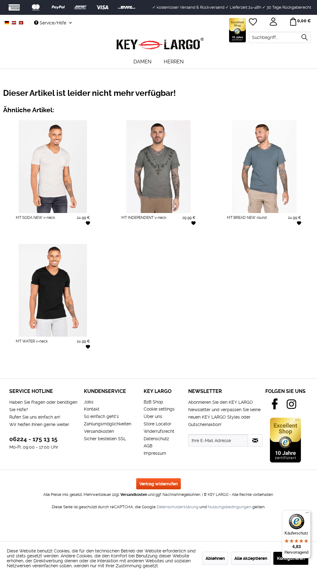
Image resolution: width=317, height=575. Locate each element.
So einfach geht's (101, 416)
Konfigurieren (291, 558)
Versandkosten (99, 431)
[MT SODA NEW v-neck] (52, 166)
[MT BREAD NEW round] (264, 166)
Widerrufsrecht (159, 431)
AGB (148, 445)
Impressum (155, 453)
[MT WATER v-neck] (52, 290)
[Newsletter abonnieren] (255, 440)
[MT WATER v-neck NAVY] (39, 362)
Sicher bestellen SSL (105, 438)
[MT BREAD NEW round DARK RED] (292, 238)
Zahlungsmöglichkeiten (107, 423)
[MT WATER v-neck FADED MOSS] (81, 362)
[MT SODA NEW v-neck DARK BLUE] (67, 238)
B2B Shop (153, 401)
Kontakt (91, 409)
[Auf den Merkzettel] (88, 223)
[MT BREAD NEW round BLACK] (250, 238)
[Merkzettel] (253, 22)
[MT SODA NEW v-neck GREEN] (81, 238)
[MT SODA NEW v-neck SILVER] (24, 238)
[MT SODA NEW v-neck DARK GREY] (53, 238)
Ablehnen (215, 558)
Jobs (88, 401)
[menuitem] (280, 37)
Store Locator (157, 423)
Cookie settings (159, 409)
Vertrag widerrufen (158, 483)
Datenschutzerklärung (177, 507)
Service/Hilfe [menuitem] (52, 22)
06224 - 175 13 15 (33, 439)
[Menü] (307, 514)
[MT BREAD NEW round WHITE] (222, 238)
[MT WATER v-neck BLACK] (24, 362)
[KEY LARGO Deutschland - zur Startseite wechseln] (160, 44)
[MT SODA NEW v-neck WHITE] (10, 238)
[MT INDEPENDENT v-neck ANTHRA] (116, 238)
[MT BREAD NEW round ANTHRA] (236, 238)
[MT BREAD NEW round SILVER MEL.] (264, 238)
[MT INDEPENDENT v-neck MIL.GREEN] (130, 238)
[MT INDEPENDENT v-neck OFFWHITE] (144, 238)
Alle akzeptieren (250, 558)
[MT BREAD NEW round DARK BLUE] (278, 238)
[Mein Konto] (274, 22)
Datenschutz (156, 438)
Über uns (153, 416)
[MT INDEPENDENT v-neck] (158, 166)
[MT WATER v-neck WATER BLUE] (53, 362)
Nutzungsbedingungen (229, 507)
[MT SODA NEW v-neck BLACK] (39, 238)
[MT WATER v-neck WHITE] (10, 362)
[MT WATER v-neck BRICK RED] (67, 362)
